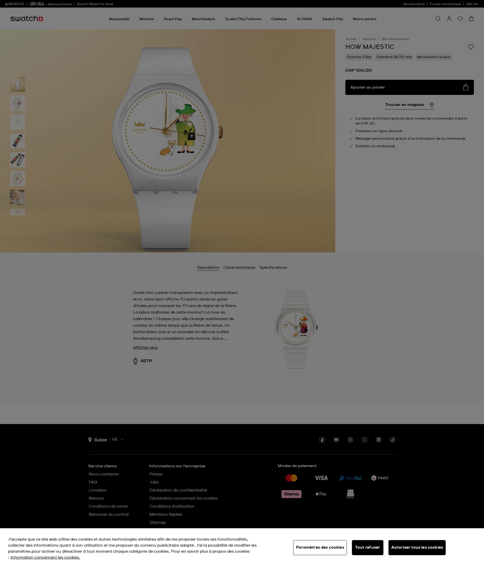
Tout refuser (367, 547)
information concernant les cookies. (45, 557)
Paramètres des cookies (320, 547)
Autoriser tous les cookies (417, 547)
